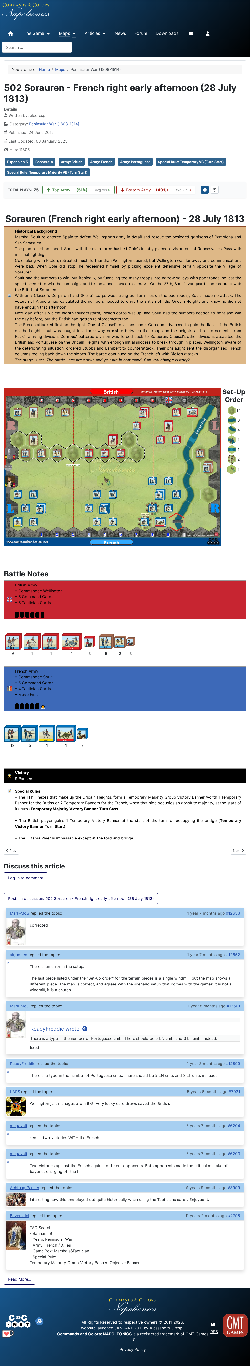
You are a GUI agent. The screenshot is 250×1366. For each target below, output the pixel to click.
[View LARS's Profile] (16, 1106)
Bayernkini (19, 1215)
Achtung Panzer (24, 1187)
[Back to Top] (242, 1356)
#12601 (233, 1006)
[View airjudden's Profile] (8, 962)
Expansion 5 (17, 162)
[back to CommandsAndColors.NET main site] (18, 1320)
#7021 (234, 1091)
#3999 (234, 1187)
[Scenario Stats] (215, 190)
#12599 (233, 1063)
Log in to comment (25, 877)
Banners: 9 (44, 162)
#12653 (233, 913)
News (120, 33)
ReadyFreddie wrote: (56, 1029)
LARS (15, 1091)
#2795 (234, 1215)
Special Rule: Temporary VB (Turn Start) (191, 162)
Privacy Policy (133, 1349)
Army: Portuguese (135, 162)
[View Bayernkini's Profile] (16, 1235)
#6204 (234, 1125)
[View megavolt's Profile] (8, 1133)
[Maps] (73, 33)
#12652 (233, 954)
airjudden (18, 954)
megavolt (18, 1125)
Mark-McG (19, 913)
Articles (92, 33)
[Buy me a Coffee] (8, 1333)
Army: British (72, 162)
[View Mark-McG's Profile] (16, 931)
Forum (141, 33)
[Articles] (103, 33)
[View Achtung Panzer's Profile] (16, 1198)
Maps (64, 33)
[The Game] (47, 33)
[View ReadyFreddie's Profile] (8, 1071)
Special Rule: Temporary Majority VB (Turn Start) (47, 172)
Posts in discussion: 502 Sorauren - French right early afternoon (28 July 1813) (81, 898)
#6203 (234, 1153)
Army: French (101, 162)
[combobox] (37, 47)
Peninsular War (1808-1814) (54, 123)
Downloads (167, 33)
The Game (34, 33)
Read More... (19, 1279)
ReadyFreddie (22, 1063)
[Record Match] (205, 190)
